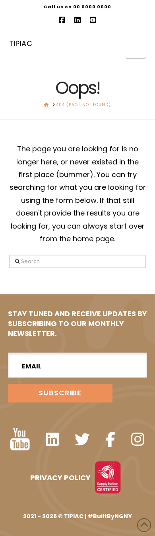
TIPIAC (20, 43)
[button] (136, 48)
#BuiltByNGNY (109, 516)
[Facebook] (62, 20)
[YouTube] (93, 20)
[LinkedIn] (77, 20)
